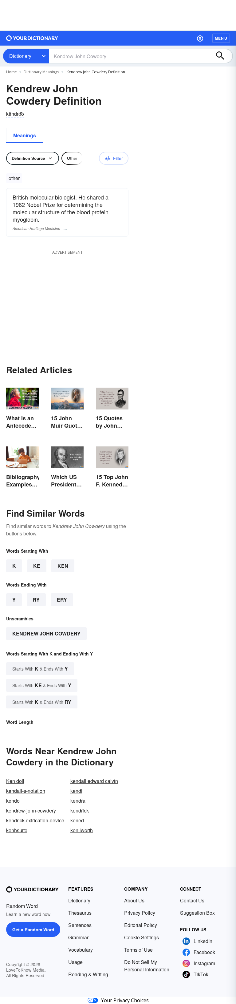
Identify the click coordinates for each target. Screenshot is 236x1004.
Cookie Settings (141, 937)
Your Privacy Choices (125, 1000)
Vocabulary (80, 949)
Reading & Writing (88, 974)
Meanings (24, 135)
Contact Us (192, 900)
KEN (62, 565)
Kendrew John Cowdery (46, 633)
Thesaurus (80, 912)
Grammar (78, 937)
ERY (62, 599)
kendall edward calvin (94, 780)
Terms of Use (138, 949)
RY (36, 599)
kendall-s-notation (25, 790)
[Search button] (223, 56)
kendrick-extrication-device (35, 820)
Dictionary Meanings (41, 72)
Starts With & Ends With (40, 668)
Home (11, 72)
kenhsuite (16, 830)
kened (77, 820)
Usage (75, 962)
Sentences (80, 925)
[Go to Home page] (32, 38)
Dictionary (20, 55)
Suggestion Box (197, 912)
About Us (134, 900)
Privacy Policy (139, 912)
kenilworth (81, 830)
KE (36, 565)
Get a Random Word (33, 929)
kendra (77, 800)
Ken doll (15, 780)
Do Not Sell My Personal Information (146, 965)
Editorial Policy (140, 925)
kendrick (79, 810)
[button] (200, 38)
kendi (76, 790)
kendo (13, 800)
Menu (221, 38)
